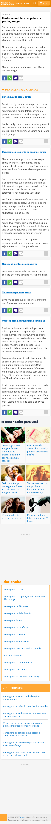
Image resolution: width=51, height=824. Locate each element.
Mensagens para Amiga (15, 669)
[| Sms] (15, 77)
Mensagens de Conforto (16, 627)
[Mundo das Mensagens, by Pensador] (13, 3)
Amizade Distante (12, 655)
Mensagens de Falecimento (17, 613)
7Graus (22, 817)
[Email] (20, 77)
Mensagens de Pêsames (16, 606)
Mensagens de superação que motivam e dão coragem (24, 598)
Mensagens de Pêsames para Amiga (22, 676)
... (46, 141)
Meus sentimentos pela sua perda (19, 263)
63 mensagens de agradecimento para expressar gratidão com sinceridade (22, 724)
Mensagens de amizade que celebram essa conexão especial (25, 715)
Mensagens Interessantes (17, 641)
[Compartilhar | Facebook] (4, 77)
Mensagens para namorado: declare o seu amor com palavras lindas (24, 754)
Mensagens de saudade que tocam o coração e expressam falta (21, 734)
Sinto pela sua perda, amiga (16, 96)
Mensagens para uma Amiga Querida (22, 648)
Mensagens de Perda (14, 634)
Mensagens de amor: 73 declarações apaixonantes (21, 698)
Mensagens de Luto (14, 589)
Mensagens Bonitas (14, 620)
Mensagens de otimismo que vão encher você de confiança (23, 744)
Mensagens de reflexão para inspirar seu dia (25, 706)
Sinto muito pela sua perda (16, 292)
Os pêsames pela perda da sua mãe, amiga (24, 151)
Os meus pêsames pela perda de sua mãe (23, 320)
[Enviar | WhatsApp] (9, 77)
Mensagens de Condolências (18, 662)
